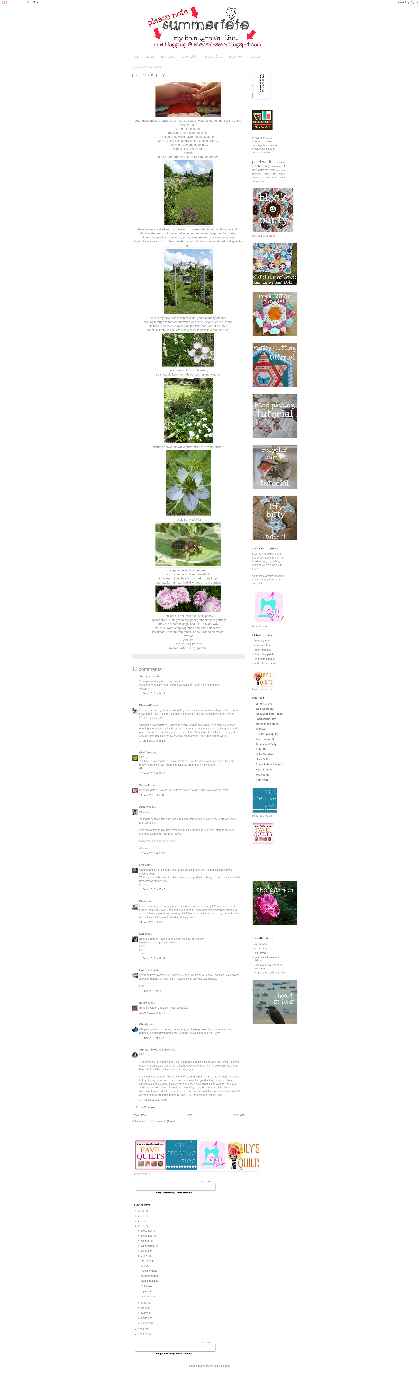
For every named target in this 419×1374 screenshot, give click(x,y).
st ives (263, 181)
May (144, 1302)
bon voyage (147, 1260)
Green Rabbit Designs (269, 764)
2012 (141, 1216)
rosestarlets (212, 56)
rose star (270, 170)
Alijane (143, 806)
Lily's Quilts (262, 759)
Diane (142, 901)
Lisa (142, 865)
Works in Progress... (268, 724)
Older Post (237, 1115)
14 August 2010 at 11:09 (153, 1099)
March (145, 1313)
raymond (146, 1291)
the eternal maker (265, 658)
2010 (141, 1226)
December (147, 1230)
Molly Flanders (264, 754)
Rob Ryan (261, 779)
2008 (141, 1334)
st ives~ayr (261, 948)
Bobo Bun (145, 970)
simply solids (262, 645)
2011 (141, 1221)
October (146, 1240)
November (147, 1235)
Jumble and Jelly (265, 744)
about (150, 56)
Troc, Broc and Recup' (269, 713)
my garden (261, 944)
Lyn (141, 933)
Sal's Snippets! (264, 708)
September (148, 1245)
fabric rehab (262, 641)
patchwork (236, 56)
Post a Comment (145, 1107)
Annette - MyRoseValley (154, 1049)
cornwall (256, 177)
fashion (266, 177)
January (146, 1323)
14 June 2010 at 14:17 (152, 693)
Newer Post (139, 1115)
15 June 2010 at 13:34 (152, 1012)
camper (255, 181)
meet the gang (149, 1270)
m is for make (263, 649)
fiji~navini (260, 953)
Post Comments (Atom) (161, 1121)
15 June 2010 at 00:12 (152, 991)
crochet (257, 166)
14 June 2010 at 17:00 (152, 795)
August (145, 1251)
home (136, 56)
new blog (167, 56)
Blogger (225, 1365)
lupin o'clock (148, 1296)
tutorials (188, 56)
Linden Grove (263, 703)
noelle (143, 1002)
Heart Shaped (264, 769)
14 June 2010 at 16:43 (152, 773)
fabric (261, 170)
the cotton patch (264, 654)
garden (256, 56)
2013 (141, 1210)
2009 (141, 1329)
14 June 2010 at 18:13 (152, 922)
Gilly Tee (144, 752)
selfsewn (260, 729)
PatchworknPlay (265, 719)
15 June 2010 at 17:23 (152, 1038)
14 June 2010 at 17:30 (152, 853)
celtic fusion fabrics (266, 663)
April (144, 1307)
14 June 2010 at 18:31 (152, 958)
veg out (145, 1265)
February (146, 1318)
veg (267, 166)
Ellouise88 (145, 705)
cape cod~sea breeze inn (270, 972)
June (144, 1256)
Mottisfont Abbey (150, 1275)
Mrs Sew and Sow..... (268, 739)
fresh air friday (274, 173)
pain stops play (149, 1280)
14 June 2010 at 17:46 (152, 889)
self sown (146, 1286)
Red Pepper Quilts (266, 734)
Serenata (144, 785)
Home (188, 1115)
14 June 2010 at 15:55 (152, 740)
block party (278, 177)
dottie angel (262, 774)
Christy (143, 1024)
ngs (172, 229)
